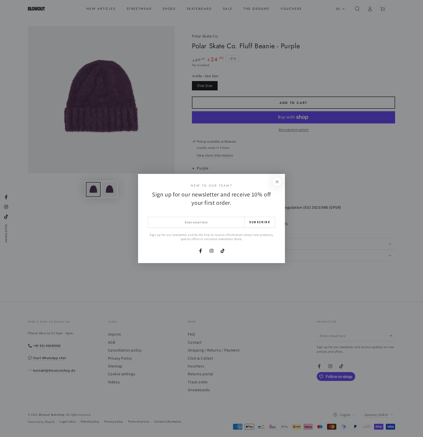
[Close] (277, 181)
